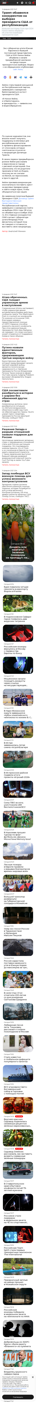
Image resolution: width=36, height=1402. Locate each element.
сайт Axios (18, 69)
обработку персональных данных (14, 1388)
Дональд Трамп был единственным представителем (18, 200)
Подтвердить (18, 1397)
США (9, 38)
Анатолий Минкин (17, 231)
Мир (4, 38)
